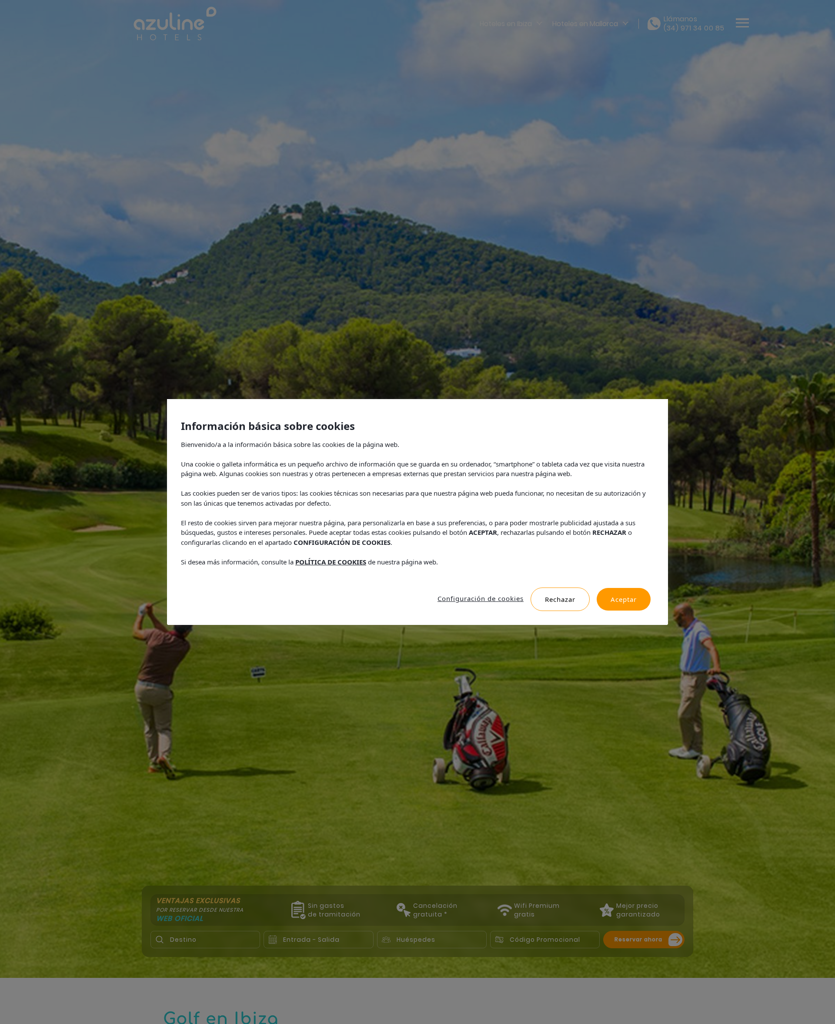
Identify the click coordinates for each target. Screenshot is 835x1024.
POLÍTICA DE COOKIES (330, 561)
